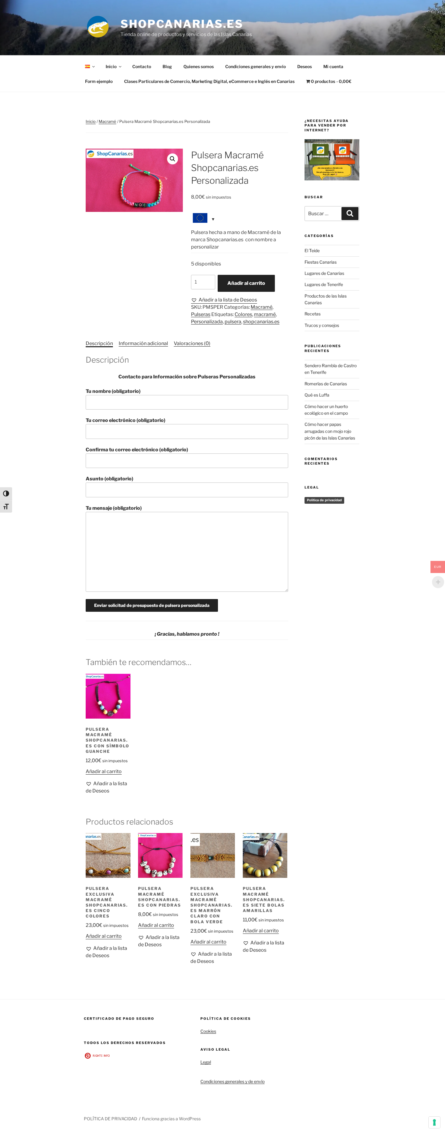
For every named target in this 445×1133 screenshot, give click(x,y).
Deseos (304, 66)
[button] (172, 158)
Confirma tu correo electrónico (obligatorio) (137, 450)
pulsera (233, 321)
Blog (167, 66)
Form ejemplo (99, 81)
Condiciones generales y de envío (232, 1081)
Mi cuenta (333, 66)
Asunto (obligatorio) (109, 479)
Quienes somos (198, 66)
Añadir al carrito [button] (104, 771)
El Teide (312, 250)
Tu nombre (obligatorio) (113, 391)
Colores (243, 314)
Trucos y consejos (322, 325)
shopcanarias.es (261, 321)
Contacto (141, 66)
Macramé (107, 121)
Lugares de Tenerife (324, 284)
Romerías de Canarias (326, 383)
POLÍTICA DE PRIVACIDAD (110, 1118)
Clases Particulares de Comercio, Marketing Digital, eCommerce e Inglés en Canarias (209, 81)
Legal (205, 1062)
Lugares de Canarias (324, 273)
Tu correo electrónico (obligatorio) (125, 420)
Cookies (208, 1031)
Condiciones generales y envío (255, 66)
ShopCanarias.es (181, 24)
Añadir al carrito (246, 283)
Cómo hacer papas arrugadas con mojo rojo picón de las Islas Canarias (330, 431)
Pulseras (200, 314)
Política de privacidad (324, 500)
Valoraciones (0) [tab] (192, 343)
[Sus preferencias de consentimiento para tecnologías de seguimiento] (434, 1122)
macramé (265, 314)
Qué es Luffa (317, 394)
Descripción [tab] (99, 343)
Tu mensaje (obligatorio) (114, 508)
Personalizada (207, 321)
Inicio (111, 66)
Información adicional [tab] (143, 343)
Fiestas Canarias (321, 262)
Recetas (313, 313)
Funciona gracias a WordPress (171, 1118)
